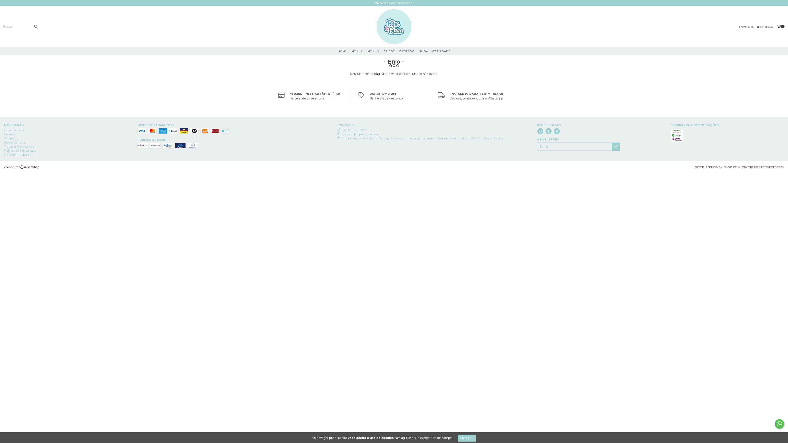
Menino (373, 51)
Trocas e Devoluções (19, 146)
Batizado (407, 51)
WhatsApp (11, 138)
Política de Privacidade (20, 151)
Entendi (467, 438)
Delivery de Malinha (18, 155)
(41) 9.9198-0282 (354, 130)
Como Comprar (15, 142)
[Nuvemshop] (22, 168)
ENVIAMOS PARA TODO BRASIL (394, 3)
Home (342, 51)
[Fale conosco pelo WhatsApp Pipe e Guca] (779, 424)
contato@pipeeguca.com (360, 134)
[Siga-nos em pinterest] (557, 131)
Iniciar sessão (765, 27)
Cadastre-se (746, 27)
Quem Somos (14, 130)
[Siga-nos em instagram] (540, 131)
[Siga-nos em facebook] (548, 131)
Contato (10, 134)
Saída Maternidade (434, 51)
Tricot (389, 51)
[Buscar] (36, 26)
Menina (357, 51)
